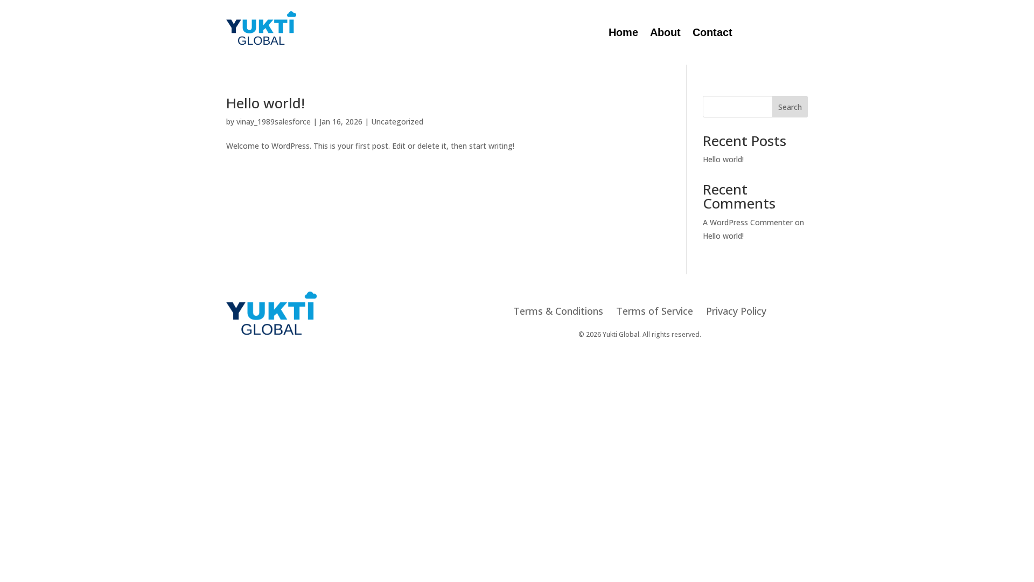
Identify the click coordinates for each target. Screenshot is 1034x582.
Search (790, 107)
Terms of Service (654, 310)
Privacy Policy (736, 310)
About (665, 33)
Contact (712, 33)
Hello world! (265, 103)
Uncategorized (397, 121)
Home (623, 33)
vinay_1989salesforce (273, 121)
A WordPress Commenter (748, 222)
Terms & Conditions (558, 310)
